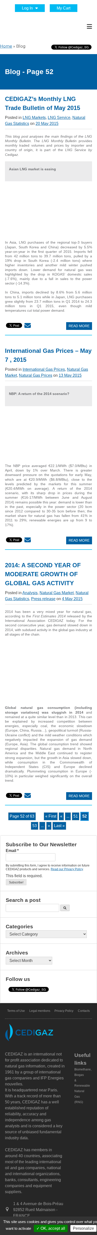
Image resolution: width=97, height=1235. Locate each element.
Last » (59, 826)
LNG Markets (34, 117)
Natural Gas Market (57, 593)
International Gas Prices (44, 369)
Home (6, 46)
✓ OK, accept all (50, 1228)
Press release (43, 599)
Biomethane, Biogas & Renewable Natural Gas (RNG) (83, 1086)
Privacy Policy (63, 1011)
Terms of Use (16, 1011)
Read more (79, 326)
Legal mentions (39, 1011)
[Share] (27, 326)
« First (50, 816)
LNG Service (59, 117)
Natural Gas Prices (35, 375)
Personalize (83, 1228)
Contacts (84, 1011)
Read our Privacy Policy (67, 869)
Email (12, 851)
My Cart (63, 8)
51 (75, 816)
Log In (27, 8)
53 (34, 826)
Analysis (30, 593)
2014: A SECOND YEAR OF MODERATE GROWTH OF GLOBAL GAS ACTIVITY (43, 574)
